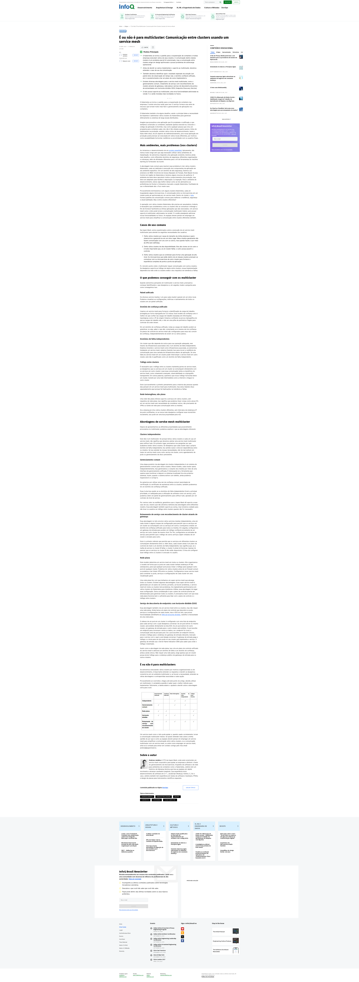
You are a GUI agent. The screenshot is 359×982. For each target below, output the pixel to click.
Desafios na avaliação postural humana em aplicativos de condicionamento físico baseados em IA (203, 855)
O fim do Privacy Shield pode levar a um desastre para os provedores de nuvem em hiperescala (223, 57)
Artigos (126, 26)
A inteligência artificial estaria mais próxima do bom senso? (203, 846)
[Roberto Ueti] (120, 61)
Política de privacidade (208, 976)
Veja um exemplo (135, 879)
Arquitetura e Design (163, 796)
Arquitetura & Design (164, 8)
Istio (192, 195)
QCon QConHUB (200, 884)
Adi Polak (213, 103)
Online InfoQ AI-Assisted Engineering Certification (165, 945)
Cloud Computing (170, 800)
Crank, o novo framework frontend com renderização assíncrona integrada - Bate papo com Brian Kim (130, 836)
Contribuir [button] (178, 2)
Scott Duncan (214, 71)
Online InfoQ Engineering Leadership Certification (165, 939)
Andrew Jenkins (125, 55)
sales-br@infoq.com (138, 975)
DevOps (224, 8)
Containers (156, 800)
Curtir (146, 47)
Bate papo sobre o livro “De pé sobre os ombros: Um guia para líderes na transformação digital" (228, 836)
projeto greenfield (175, 150)
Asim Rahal (213, 82)
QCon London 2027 (159, 959)
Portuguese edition (168, 2)
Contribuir (122, 939)
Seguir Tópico (190, 787)
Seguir (136, 55)
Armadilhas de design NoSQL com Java (227, 851)
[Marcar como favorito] (153, 47)
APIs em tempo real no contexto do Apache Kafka (154, 840)
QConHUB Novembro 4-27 (194, 910)
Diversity (121, 951)
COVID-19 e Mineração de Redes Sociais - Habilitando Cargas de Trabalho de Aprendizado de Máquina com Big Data (222, 99)
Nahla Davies (214, 62)
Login (121, 930)
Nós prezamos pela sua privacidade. (222, 149)
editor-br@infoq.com (150, 976)
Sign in (236, 2)
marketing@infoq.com (166, 975)
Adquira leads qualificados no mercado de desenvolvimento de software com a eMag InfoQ (179, 836)
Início (120, 26)
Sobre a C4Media (124, 948)
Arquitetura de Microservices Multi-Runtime (226, 844)
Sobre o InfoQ (123, 945)
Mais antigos (226, 119)
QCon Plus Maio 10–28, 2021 (195, 912)
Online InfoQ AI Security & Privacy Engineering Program (164, 928)
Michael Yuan (214, 92)
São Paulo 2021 (215, 910)
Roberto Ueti (126, 61)
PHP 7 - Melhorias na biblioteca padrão (127, 851)
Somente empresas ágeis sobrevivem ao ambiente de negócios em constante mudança (222, 78)
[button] (225, 145)
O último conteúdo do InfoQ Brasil (153, 834)
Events (121, 936)
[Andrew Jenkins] (120, 55)
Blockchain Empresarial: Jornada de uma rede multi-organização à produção (130, 844)
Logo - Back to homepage (127, 6)
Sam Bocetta (214, 113)
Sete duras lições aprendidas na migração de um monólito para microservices (154, 848)
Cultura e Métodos (211, 8)
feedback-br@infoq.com (122, 976)
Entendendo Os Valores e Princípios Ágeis (223, 67)
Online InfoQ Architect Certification (164, 934)
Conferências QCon (125, 933)
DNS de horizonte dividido (171, 615)
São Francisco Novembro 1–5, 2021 (221, 912)
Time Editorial (123, 942)
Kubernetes (145, 800)
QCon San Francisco (160, 950)
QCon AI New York (159, 955)
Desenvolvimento (145, 8)
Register (227, 2)
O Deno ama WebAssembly (218, 87)
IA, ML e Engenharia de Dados (188, 8)
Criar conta (122, 927)
